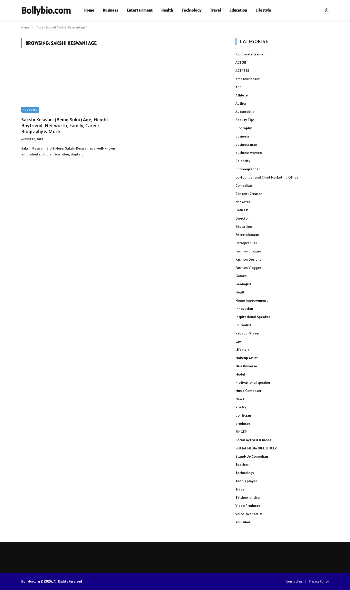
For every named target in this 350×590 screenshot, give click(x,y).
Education (238, 10)
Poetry (240, 407)
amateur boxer (247, 78)
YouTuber (30, 109)
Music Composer (248, 390)
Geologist (243, 284)
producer (242, 423)
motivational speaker (252, 382)
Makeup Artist (246, 358)
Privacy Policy (319, 581)
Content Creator (248, 193)
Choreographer (247, 169)
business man (246, 144)
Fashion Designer (249, 259)
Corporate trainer (250, 54)
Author (240, 103)
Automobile (244, 111)
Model (240, 374)
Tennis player (246, 481)
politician (243, 415)
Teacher (242, 464)
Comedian (243, 185)
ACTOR (240, 62)
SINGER (241, 431)
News (239, 399)
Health (167, 10)
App (238, 87)
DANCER (241, 210)
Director (242, 218)
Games (240, 275)
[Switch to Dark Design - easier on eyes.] (326, 10)
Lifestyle (263, 10)
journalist (243, 325)
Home (89, 10)
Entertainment (140, 10)
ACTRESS (242, 70)
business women (248, 152)
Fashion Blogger (248, 251)
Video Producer (247, 505)
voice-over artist (249, 514)
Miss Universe (246, 366)
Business (110, 10)
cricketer (242, 202)
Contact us (294, 581)
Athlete (241, 95)
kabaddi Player (247, 333)
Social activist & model (253, 440)
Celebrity (242, 161)
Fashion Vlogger (248, 267)
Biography (243, 128)
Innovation (244, 308)
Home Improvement (251, 300)
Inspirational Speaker (252, 316)
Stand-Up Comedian (251, 456)
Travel (215, 10)
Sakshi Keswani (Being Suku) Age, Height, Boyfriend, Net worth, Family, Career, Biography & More (65, 125)
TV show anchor (248, 497)
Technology (191, 10)
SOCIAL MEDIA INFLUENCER (256, 448)
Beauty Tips (244, 119)
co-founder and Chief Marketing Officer (267, 177)
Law (238, 341)
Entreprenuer (246, 243)
